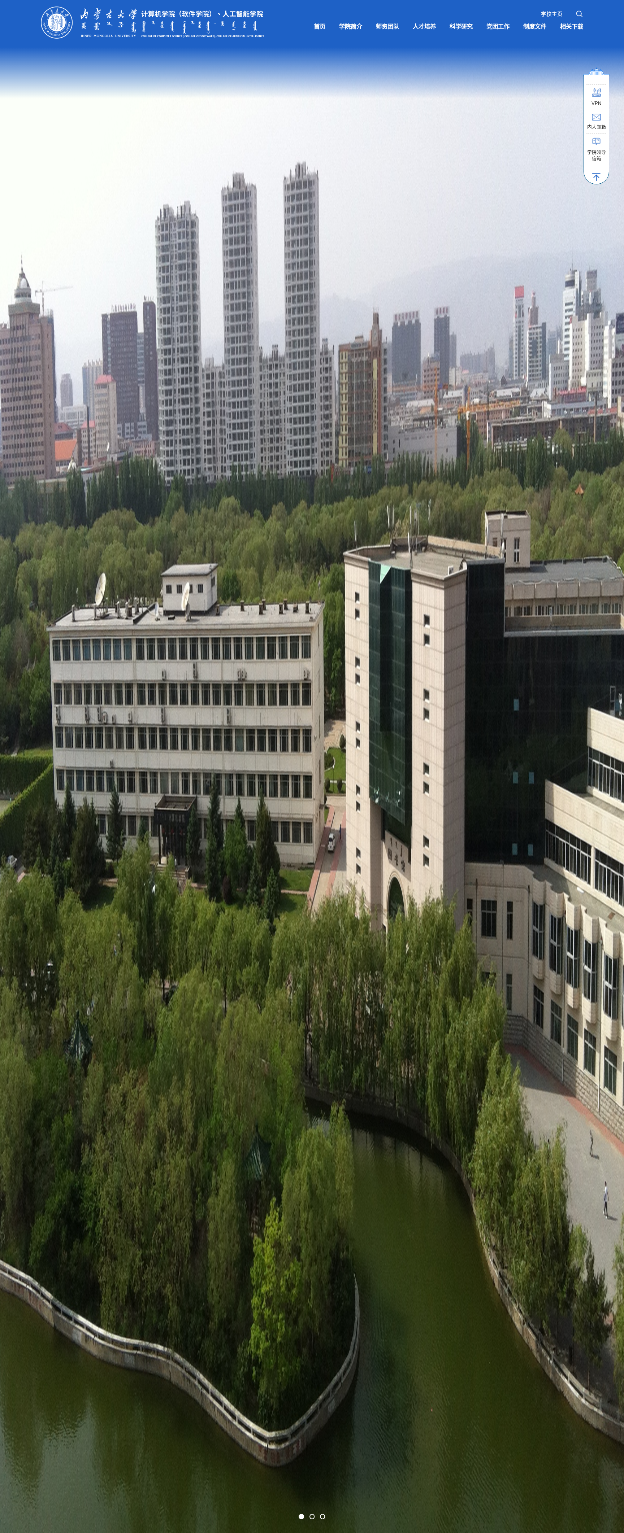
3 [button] (322, 1516)
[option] (312, 766)
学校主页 (552, 14)
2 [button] (312, 1516)
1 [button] (301, 1516)
